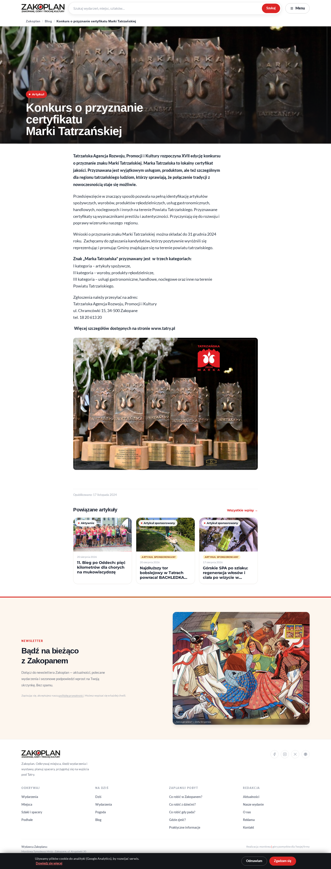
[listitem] (102, 550)
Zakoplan (33, 21)
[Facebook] (274, 754)
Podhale (27, 820)
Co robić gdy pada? (182, 812)
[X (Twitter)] (295, 754)
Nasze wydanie (253, 804)
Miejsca (26, 804)
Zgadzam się (282, 861)
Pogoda (100, 812)
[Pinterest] (306, 754)
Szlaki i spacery (31, 812)
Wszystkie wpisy (242, 510)
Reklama (249, 820)
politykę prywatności (71, 695)
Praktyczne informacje (184, 827)
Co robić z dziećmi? (182, 804)
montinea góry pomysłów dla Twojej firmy (284, 846)
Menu (300, 8)
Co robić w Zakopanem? (185, 797)
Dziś (98, 797)
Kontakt (248, 827)
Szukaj (271, 8)
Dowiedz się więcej (49, 863)
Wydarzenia (29, 797)
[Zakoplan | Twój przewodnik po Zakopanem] (43, 8)
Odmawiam (254, 861)
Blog (48, 21)
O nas (247, 812)
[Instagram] (285, 754)
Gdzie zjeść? (177, 820)
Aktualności (251, 797)
